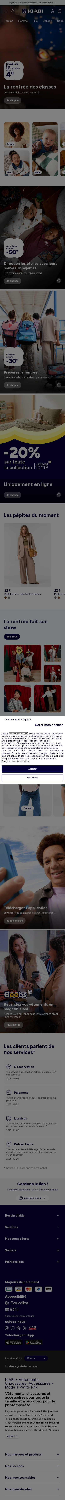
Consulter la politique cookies (15, 761)
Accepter (32, 769)
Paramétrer (32, 778)
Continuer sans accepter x (18, 719)
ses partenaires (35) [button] (18, 734)
